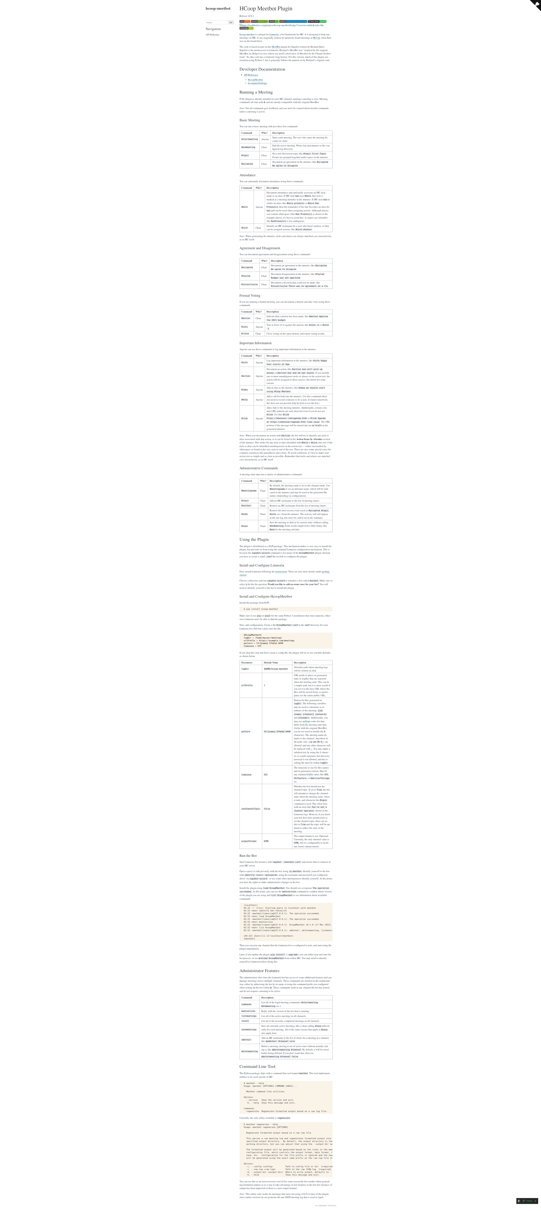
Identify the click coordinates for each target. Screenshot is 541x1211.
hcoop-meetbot (247, 34)
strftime (306, 721)
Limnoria (274, 34)
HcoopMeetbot (255, 79)
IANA (310, 774)
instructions (281, 571)
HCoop (316, 37)
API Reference (251, 74)
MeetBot (276, 46)
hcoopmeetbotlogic (257, 83)
